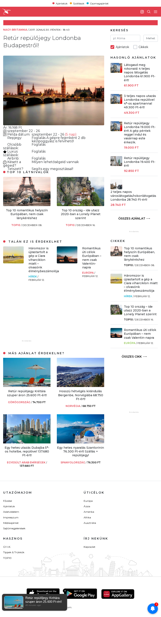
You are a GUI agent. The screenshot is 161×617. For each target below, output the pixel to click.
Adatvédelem (11, 511)
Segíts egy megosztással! (52, 169)
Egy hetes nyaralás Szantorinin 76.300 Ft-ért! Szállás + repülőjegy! (80, 451)
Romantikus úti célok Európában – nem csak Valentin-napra (91, 257)
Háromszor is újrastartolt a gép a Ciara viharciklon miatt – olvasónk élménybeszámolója (44, 259)
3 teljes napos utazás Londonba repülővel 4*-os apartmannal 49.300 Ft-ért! (140, 101)
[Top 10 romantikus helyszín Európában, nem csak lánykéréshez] (27, 205)
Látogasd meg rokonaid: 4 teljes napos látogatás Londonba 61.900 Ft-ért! (139, 72)
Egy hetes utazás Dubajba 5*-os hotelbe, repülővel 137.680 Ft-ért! (27, 451)
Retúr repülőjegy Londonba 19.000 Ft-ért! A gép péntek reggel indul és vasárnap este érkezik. (140, 132)
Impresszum (10, 517)
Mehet (150, 38)
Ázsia (87, 506)
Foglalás (39, 138)
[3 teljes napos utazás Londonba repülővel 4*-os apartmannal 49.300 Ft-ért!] (116, 103)
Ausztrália (90, 522)
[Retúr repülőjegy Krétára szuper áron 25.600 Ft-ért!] (27, 386)
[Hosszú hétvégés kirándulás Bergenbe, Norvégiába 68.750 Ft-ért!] (80, 386)
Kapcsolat (89, 546)
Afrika (87, 517)
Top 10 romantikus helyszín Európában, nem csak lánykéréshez (27, 214)
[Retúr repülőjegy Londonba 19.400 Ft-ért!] (116, 165)
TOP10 (16, 225)
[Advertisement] (34, 312)
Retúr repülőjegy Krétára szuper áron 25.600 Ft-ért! (27, 393)
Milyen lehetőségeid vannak (55, 162)
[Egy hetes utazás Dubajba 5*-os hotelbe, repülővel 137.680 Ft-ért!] (27, 442)
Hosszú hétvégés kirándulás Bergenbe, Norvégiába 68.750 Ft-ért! (80, 395)
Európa (88, 272)
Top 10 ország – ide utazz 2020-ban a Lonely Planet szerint (80, 214)
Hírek (33, 276)
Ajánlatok (62, 3)
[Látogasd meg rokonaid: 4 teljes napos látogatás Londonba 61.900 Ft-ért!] (116, 72)
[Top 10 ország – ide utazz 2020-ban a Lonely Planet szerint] (80, 205)
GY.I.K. (7, 546)
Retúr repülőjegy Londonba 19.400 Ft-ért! (139, 161)
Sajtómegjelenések (14, 528)
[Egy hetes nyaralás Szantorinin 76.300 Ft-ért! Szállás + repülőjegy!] (80, 442)
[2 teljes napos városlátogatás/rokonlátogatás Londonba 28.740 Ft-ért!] (116, 188)
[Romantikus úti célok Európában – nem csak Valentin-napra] (67, 262)
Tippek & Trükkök (13, 552)
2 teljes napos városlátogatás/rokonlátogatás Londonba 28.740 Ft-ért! (133, 195)
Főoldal (7, 500)
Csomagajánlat (99, 3)
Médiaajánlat (11, 522)
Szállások (78, 3)
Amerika (89, 511)
